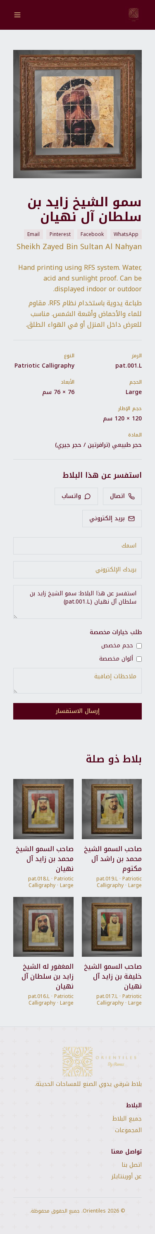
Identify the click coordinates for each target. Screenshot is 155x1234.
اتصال (117, 496)
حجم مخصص (117, 646)
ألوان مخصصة (116, 659)
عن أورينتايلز (127, 1177)
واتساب (71, 496)
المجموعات (128, 1130)
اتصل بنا (132, 1165)
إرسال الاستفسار (78, 711)
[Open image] (77, 114)
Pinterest (60, 234)
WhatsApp (126, 234)
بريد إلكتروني (107, 518)
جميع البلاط (127, 1119)
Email (33, 234)
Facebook (92, 234)
